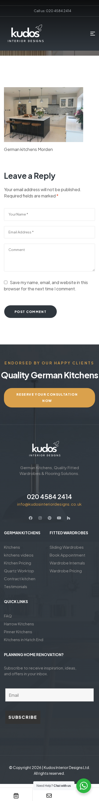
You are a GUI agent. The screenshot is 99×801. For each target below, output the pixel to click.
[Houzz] (68, 518)
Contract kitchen (19, 578)
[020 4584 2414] (49, 484)
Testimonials (15, 586)
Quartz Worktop (19, 570)
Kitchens (12, 547)
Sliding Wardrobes (67, 547)
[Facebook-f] (30, 518)
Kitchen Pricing (17, 562)
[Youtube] (59, 518)
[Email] (49, 795)
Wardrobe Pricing (66, 570)
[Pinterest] (49, 518)
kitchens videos (19, 554)
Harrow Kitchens (19, 623)
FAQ (8, 615)
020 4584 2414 (49, 496)
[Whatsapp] (82, 795)
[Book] (16, 795)
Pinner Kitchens (18, 631)
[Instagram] (40, 518)
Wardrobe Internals (67, 562)
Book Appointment (67, 554)
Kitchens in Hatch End (23, 639)
